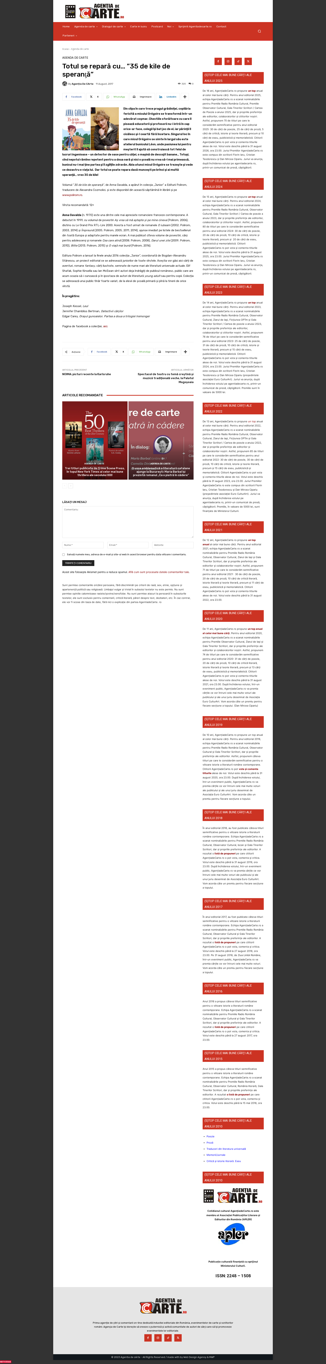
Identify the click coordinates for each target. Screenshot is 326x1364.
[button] (259, 31)
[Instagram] (228, 61)
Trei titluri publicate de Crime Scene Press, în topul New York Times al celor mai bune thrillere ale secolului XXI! (95, 472)
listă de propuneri (225, 853)
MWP (212, 1357)
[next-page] (70, 485)
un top (252, 90)
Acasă (65, 49)
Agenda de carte (80, 49)
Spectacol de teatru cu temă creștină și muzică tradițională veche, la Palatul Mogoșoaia (166, 378)
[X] (248, 61)
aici (105, 326)
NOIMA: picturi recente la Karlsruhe (86, 374)
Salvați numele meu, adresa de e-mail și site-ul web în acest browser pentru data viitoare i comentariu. (126, 554)
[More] (185, 97)
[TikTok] (238, 61)
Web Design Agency (194, 1357)
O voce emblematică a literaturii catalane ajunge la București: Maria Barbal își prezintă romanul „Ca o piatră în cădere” (161, 472)
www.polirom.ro (72, 195)
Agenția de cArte (82, 84)
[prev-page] (64, 485)
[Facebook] (218, 61)
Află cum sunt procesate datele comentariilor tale (158, 572)
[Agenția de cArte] (65, 83)
